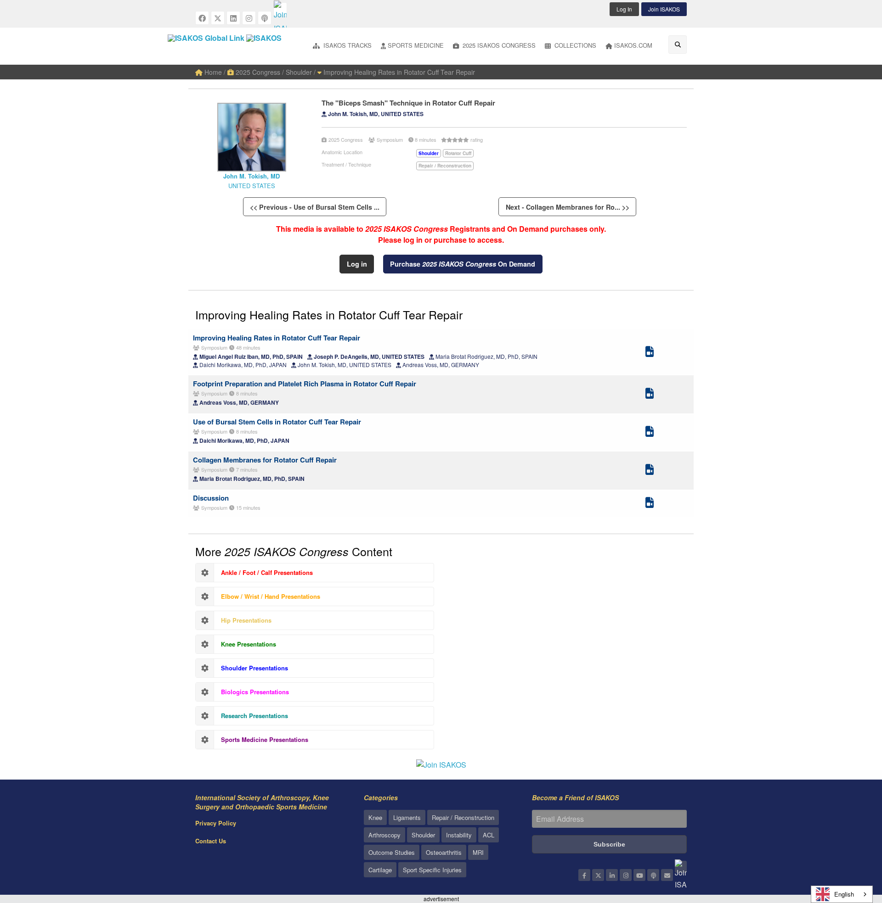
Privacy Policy (215, 823)
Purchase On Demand (462, 263)
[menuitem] (342, 46)
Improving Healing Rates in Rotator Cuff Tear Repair (398, 72)
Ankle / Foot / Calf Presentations (267, 572)
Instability (459, 835)
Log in (357, 263)
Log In (624, 9)
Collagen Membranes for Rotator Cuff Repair (265, 460)
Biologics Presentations (255, 691)
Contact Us (210, 840)
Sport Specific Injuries (432, 869)
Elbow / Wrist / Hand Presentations (270, 596)
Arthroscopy (384, 835)
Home (212, 72)
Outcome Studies (391, 852)
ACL (488, 835)
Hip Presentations (246, 620)
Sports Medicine (416, 45)
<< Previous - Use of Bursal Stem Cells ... (314, 207)
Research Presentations (254, 715)
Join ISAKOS (664, 9)
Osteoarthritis (444, 852)
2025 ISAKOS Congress (498, 45)
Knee (375, 817)
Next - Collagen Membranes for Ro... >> (567, 207)
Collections (574, 45)
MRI (478, 852)
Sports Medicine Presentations (264, 739)
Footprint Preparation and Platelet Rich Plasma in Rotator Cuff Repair (304, 384)
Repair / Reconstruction (463, 817)
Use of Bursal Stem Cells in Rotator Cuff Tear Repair (277, 422)
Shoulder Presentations (254, 667)
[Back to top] (852, 845)
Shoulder (423, 835)
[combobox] (842, 894)
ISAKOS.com (633, 45)
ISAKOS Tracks (347, 45)
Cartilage (380, 869)
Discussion (211, 498)
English (844, 894)
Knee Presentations (248, 644)
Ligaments (407, 817)
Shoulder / (301, 72)
